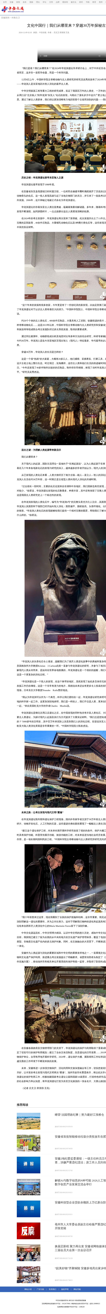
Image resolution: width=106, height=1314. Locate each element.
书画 (87, 2)
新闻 (18, 2)
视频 (31, 2)
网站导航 (77, 1289)
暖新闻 (65, 2)
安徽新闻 (5, 18)
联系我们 (52, 1289)
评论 (44, 2)
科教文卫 (16, 18)
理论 (38, 2)
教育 (94, 2)
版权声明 (65, 1289)
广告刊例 (40, 1289)
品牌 (57, 2)
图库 (101, 2)
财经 (81, 2)
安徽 (11, 2)
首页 (5, 2)
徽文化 (73, 2)
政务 (24, 2)
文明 (51, 2)
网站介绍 (28, 1289)
